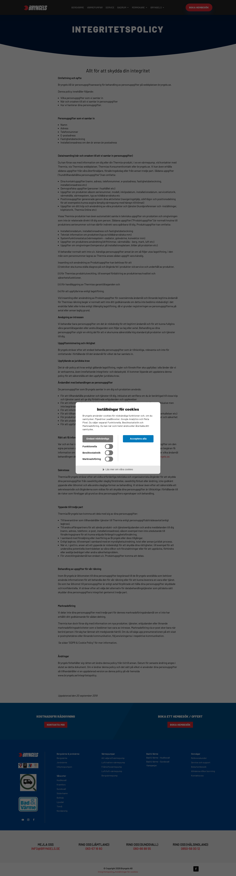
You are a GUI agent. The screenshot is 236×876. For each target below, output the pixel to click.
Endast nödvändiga (97, 438)
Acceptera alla (138, 438)
